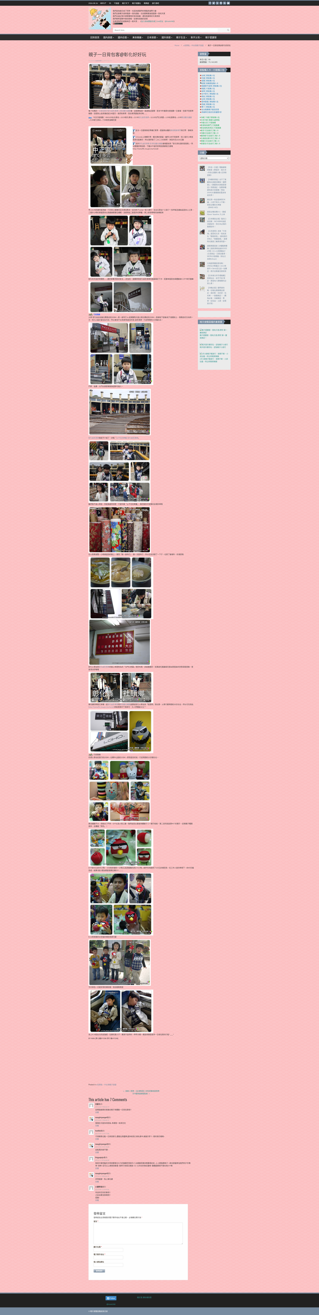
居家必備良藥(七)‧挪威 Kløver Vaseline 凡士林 (216, 213)
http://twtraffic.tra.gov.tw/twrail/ (101, 707)
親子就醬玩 (136, 3)
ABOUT (103, 3)
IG (110, 3)
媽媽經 (146, 3)
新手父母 (195, 37)
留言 (96, 1221)
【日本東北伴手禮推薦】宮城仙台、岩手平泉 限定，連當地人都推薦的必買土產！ (216, 279)
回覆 (97, 1112)
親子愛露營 (211, 37)
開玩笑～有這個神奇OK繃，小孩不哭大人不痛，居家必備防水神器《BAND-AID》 (216, 203)
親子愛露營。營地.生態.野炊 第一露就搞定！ (213, 336)
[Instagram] (220, 3)
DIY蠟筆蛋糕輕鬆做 (141, 1093)
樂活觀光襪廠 (186, 117)
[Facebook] (209, 3)
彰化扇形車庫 (143, 117)
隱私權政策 (147, 1297)
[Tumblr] (217, 3)
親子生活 (180, 37)
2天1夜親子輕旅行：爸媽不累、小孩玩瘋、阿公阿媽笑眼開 (214, 360)
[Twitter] (213, 3)
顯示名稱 (98, 1247)
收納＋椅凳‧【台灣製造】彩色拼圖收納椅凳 (141, 1091)
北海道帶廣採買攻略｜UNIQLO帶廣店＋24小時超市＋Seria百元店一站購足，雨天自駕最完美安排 (217, 267)
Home (177, 45)
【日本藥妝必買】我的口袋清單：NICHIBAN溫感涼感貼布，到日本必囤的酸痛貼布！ (216, 222)
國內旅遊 (107, 37)
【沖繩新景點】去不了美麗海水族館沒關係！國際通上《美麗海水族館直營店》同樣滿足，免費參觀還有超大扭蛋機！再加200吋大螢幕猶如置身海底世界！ (216, 187)
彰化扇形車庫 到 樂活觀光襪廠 (150, 143)
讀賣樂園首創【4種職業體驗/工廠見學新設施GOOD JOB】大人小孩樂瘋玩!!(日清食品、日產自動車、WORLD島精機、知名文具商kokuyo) (217, 252)
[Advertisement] (141, 1062)
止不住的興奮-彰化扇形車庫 (127, 438)
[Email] (228, 3)
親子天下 (125, 3)
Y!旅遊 (116, 3)
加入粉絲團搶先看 (148, 21)
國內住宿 (122, 37)
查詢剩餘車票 (175, 130)
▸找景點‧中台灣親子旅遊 (194, 45)
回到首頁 (94, 37)
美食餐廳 (136, 37)
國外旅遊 (166, 37)
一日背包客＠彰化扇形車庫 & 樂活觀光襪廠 (114, 111)
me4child (98, 61)
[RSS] (224, 3)
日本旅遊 (151, 37)
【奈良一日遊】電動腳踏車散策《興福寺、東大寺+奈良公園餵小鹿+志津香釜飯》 (217, 171)
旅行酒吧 (155, 3)
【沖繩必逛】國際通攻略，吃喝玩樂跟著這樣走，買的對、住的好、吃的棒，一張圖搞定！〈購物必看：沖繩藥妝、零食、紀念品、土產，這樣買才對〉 (216, 295)
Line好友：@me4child (165, 21)
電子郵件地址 (99, 1254)
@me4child (111, 1304)
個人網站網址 (99, 1262)
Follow (112, 1298)
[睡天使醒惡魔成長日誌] (99, 18)
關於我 (139, 1297)
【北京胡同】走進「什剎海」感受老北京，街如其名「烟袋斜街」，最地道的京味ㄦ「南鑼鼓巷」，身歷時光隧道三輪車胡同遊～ (217, 236)
